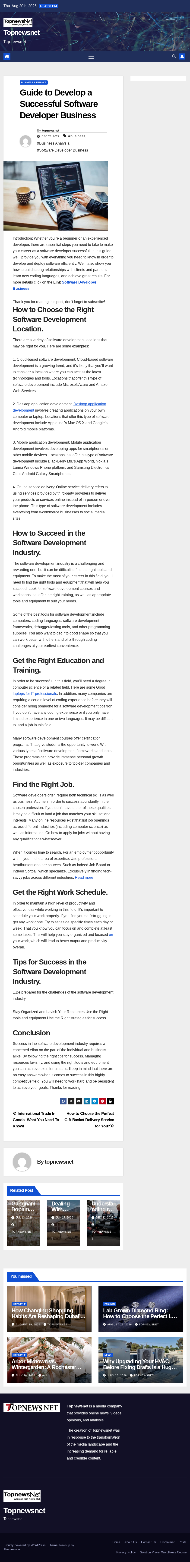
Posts (183, 1542)
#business (76, 136)
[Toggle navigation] (91, 56)
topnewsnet (50, 130)
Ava (44, 1375)
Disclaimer (167, 1542)
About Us (130, 1542)
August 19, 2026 (28, 1324)
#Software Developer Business (62, 150)
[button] (174, 56)
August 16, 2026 (120, 1324)
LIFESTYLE (19, 1304)
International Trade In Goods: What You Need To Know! (36, 1119)
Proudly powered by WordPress (25, 1545)
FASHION (109, 1304)
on (111, 935)
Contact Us (148, 1542)
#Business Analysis (53, 143)
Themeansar (11, 1549)
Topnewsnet (21, 32)
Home (116, 1542)
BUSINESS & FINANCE (33, 82)
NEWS (107, 1355)
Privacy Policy (126, 1552)
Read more (84, 877)
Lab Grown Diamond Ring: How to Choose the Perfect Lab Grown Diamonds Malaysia (140, 1316)
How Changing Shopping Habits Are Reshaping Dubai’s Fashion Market (47, 1316)
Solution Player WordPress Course (163, 1552)
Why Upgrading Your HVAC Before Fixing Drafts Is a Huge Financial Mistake (138, 1367)
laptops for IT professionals (35, 694)
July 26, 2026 (26, 1375)
